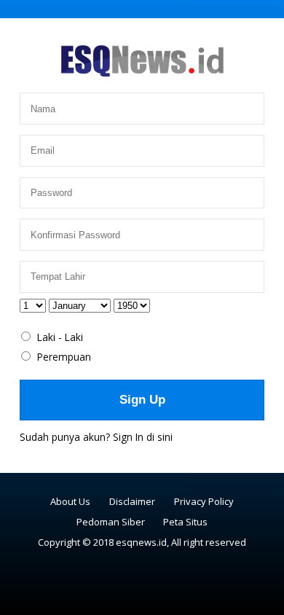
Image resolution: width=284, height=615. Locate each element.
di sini (159, 437)
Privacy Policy (204, 501)
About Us (70, 501)
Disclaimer (132, 501)
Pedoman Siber (110, 521)
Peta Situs (185, 521)
